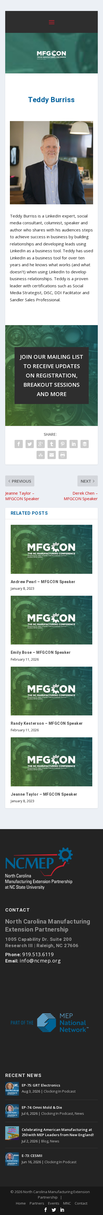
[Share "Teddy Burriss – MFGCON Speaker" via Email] (51, 454)
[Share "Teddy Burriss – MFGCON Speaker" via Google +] (40, 444)
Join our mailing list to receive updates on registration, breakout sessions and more (51, 375)
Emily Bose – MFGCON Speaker (41, 652)
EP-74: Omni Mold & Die (42, 1107)
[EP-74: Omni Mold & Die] (12, 1111)
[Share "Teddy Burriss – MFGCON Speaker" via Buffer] (84, 444)
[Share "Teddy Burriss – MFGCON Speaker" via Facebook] (18, 444)
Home (21, 1203)
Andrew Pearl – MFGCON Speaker (43, 582)
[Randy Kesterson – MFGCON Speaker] (52, 691)
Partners (37, 1203)
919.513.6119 (38, 954)
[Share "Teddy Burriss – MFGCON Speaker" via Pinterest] (62, 444)
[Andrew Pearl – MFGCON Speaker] (52, 549)
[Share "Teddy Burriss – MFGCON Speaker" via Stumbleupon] (40, 454)
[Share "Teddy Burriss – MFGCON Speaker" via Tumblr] (51, 444)
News (79, 1113)
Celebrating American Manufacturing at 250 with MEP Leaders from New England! (58, 1132)
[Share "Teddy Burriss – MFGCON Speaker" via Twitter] (29, 444)
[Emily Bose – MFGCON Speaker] (52, 620)
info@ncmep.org (40, 960)
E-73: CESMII (32, 1155)
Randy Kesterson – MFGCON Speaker (47, 723)
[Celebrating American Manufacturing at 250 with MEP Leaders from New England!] (12, 1133)
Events (53, 1203)
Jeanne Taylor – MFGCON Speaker (44, 794)
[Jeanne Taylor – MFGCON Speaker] (52, 761)
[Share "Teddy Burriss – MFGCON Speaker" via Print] (62, 454)
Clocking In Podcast (60, 1091)
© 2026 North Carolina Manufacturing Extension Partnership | (50, 1194)
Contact (81, 1203)
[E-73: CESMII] (12, 1159)
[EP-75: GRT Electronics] (12, 1089)
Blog (44, 1141)
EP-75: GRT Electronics (41, 1085)
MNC (67, 1203)
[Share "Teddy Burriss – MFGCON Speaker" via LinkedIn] (73, 444)
